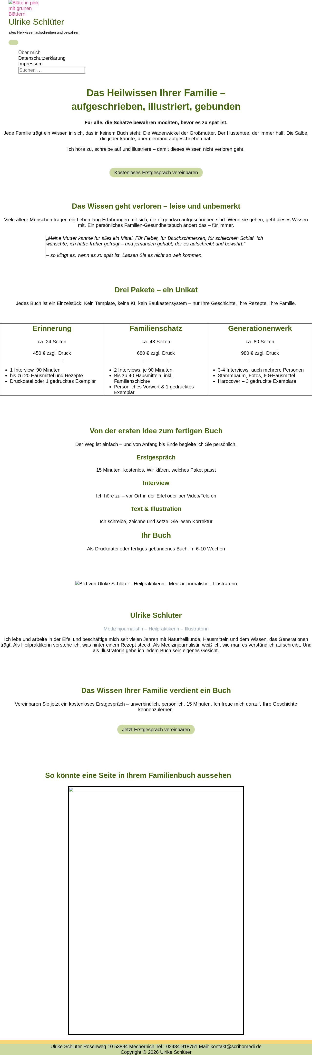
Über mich (29, 52)
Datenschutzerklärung (42, 58)
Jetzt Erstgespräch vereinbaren (156, 729)
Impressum (30, 63)
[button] (20, 76)
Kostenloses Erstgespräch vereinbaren (156, 172)
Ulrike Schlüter (36, 21)
